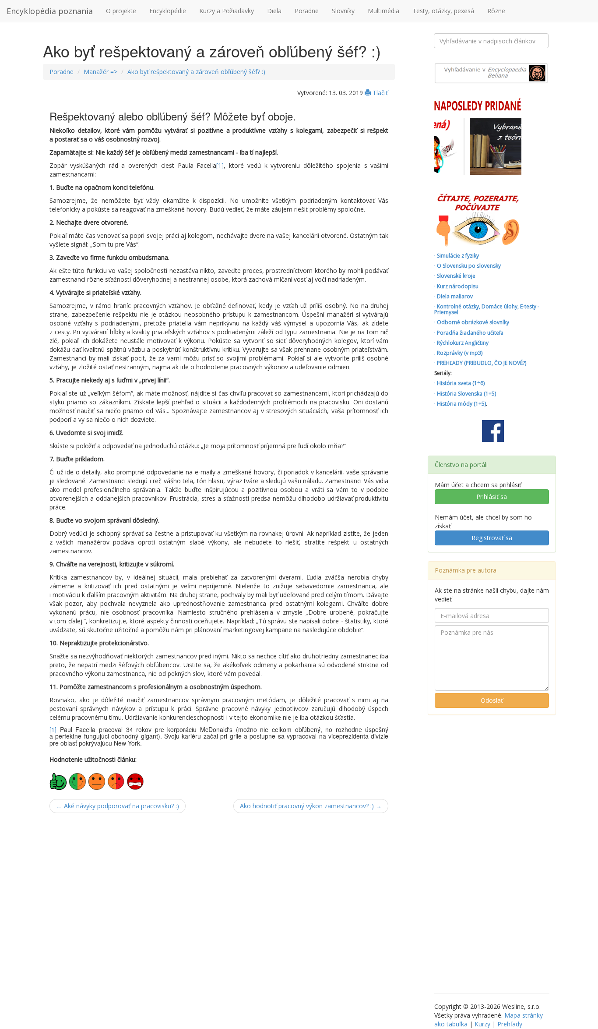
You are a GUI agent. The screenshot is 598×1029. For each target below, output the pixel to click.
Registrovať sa (491, 538)
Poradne (307, 11)
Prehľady (509, 1024)
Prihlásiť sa (491, 496)
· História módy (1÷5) (460, 403)
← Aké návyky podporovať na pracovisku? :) (117, 806)
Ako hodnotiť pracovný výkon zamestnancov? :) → (311, 806)
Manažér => (100, 71)
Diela (274, 11)
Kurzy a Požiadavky (226, 11)
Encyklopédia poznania (50, 11)
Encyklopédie (167, 11)
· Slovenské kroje (454, 275)
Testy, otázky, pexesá (443, 11)
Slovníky (343, 11)
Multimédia (383, 11)
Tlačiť (379, 92)
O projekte (121, 11)
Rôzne (496, 11)
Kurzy (482, 1024)
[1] (220, 165)
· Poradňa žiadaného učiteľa (468, 332)
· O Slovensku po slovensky (467, 265)
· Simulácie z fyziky (456, 255)
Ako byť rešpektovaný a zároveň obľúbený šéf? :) (196, 71)
